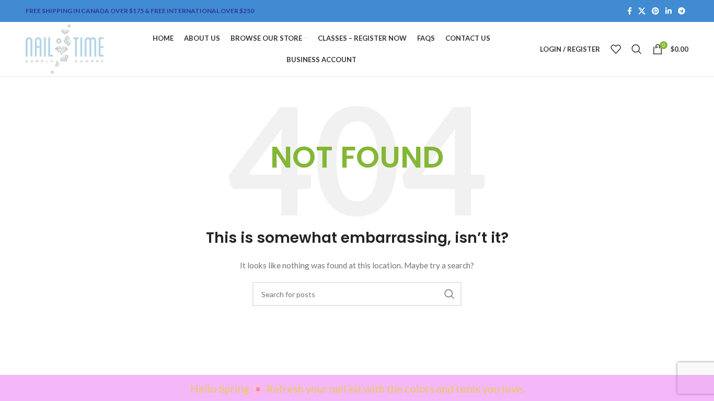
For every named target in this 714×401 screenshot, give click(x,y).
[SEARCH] (449, 294)
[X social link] (642, 11)
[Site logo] (64, 48)
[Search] (636, 49)
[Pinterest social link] (655, 11)
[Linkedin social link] (668, 11)
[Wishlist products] (615, 49)
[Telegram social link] (681, 11)
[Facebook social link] (629, 11)
